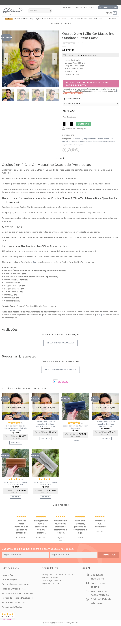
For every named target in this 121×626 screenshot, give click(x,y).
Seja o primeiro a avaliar (60, 343)
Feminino (110, 19)
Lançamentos (39, 19)
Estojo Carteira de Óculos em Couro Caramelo (15, 483)
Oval (72, 141)
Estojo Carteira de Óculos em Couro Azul (75, 427)
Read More (15, 443)
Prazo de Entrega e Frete (14, 589)
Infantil (67, 23)
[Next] (54, 58)
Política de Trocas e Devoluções (17, 598)
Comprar (83, 124)
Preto (86, 141)
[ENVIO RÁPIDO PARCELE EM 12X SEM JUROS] (90, 2)
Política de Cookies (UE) (13, 602)
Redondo (101, 141)
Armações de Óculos (12, 607)
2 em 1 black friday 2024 (75, 145)
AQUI (35, 262)
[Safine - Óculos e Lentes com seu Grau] (13, 10)
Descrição (60, 158)
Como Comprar (9, 580)
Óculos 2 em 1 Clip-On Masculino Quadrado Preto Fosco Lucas (15, 428)
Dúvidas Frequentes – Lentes (16, 584)
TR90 (108, 141)
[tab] (60, 158)
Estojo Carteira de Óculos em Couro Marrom (45, 483)
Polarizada (79, 141)
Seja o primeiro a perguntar (60, 369)
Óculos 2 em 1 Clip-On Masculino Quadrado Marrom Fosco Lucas (45, 424)
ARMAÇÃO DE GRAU (78, 19)
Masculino (55, 23)
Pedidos (90, 7)
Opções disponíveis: (71, 99)
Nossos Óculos (9, 575)
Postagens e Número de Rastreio (18, 593)
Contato (67, 7)
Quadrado (93, 141)
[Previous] (6, 58)
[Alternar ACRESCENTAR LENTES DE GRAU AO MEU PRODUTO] (91, 84)
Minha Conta (79, 7)
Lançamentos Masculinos (93, 139)
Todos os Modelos (23, 19)
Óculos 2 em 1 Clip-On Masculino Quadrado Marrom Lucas (105, 424)
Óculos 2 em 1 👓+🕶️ (57, 19)
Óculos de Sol (95, 19)
